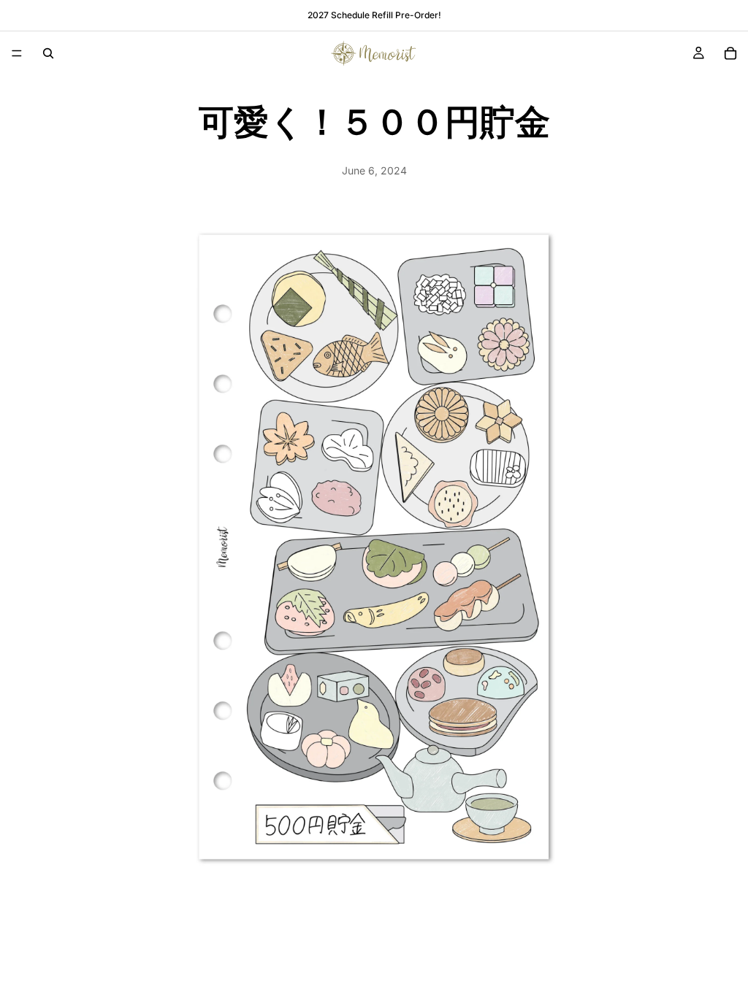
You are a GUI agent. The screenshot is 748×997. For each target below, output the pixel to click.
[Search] (48, 53)
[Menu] (17, 53)
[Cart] (730, 53)
